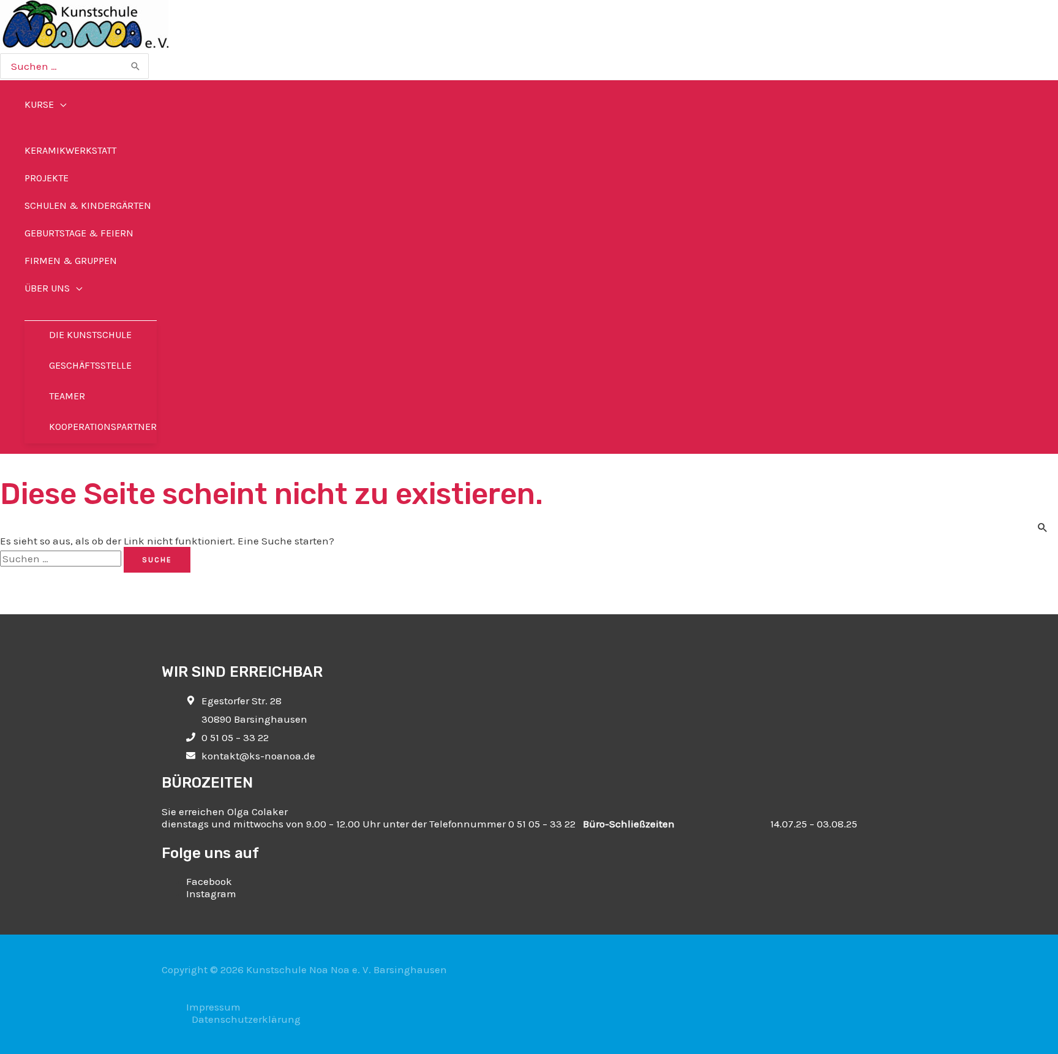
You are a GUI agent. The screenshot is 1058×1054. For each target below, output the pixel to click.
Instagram (211, 893)
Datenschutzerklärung (246, 1019)
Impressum (213, 1007)
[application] (60, 104)
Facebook (209, 881)
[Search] (135, 66)
